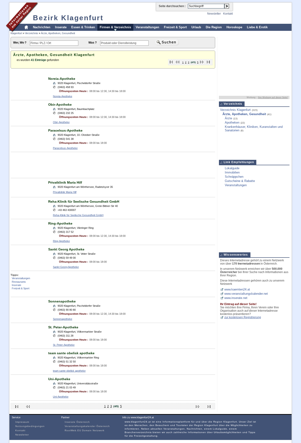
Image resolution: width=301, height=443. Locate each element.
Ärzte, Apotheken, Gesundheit (58, 33)
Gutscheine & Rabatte (240, 181)
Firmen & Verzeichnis (115, 27)
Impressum (22, 422)
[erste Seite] (171, 61)
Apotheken (232, 122)
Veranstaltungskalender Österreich (87, 426)
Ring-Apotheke (60, 223)
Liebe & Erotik (257, 27)
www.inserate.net (235, 298)
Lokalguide (232, 168)
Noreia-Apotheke (61, 79)
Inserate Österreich (77, 422)
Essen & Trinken (83, 27)
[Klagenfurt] (22, 31)
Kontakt (228, 13)
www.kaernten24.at (237, 289)
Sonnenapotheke (62, 301)
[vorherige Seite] (178, 61)
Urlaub (196, 27)
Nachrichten (41, 27)
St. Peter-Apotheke (63, 327)
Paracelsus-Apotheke (65, 130)
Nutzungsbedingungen (30, 426)
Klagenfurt (16, 33)
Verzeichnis (31, 33)
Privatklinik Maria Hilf (65, 182)
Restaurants (19, 281)
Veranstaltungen (147, 27)
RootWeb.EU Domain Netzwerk (84, 430)
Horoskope (234, 27)
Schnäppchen (234, 176)
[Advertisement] (96, 72)
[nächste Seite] (202, 61)
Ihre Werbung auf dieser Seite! (273, 97)
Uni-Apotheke (59, 379)
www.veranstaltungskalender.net (246, 293)
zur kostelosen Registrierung (242, 317)
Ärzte (228, 118)
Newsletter (214, 13)
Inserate (61, 27)
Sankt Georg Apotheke (66, 249)
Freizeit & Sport (175, 27)
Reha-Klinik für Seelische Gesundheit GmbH (83, 201)
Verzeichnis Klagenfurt (235, 110)
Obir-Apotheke (60, 104)
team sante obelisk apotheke (71, 353)
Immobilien (232, 172)
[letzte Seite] (208, 61)
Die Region (214, 27)
